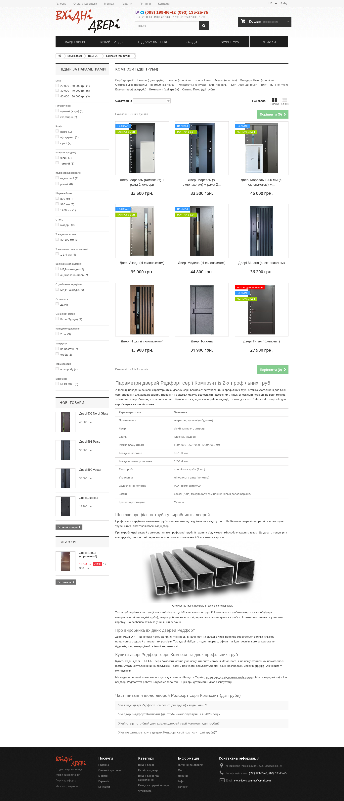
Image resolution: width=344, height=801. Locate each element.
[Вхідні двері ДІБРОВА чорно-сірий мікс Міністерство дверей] (65, 506)
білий (66, 157)
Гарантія (127, 3)
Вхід (283, 3)
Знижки (269, 41)
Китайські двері (113, 41)
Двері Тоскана (202, 341)
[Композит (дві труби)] (58, 85)
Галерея (183, 786)
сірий (65, 143)
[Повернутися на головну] (60, 56)
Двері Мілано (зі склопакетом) (261, 263)
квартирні (68, 117)
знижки (259, 665)
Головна (61, 3)
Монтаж (109, 3)
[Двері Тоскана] (202, 309)
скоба (66, 354)
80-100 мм (69, 239)
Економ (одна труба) (150, 80)
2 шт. (65, 334)
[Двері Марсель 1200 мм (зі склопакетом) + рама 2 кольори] (261, 148)
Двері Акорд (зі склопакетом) (142, 263)
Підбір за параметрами (83, 69)
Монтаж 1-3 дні (126, 132)
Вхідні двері (75, 41)
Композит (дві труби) (118, 56)
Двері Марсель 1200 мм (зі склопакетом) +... (261, 182)
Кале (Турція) (71, 319)
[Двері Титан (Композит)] (261, 309)
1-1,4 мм (68, 254)
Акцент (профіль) (225, 80)
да (64, 304)
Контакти (164, 3)
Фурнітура (230, 41)
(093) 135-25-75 (193, 12)
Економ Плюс (202, 80)
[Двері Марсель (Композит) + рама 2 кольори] (142, 148)
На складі (123, 126)
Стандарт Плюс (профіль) (257, 80)
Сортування (123, 100)
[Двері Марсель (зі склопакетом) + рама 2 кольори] (202, 148)
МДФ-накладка (72, 269)
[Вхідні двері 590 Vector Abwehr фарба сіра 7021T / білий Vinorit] (65, 478)
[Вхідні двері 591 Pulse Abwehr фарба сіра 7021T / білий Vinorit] (65, 450)
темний (67, 163)
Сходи (191, 41)
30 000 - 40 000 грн (75, 90)
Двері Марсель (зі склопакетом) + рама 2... (202, 182)
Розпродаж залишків (250, 287)
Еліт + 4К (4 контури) (274, 84)
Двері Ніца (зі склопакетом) (142, 341)
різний (66, 184)
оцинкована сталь (74, 274)
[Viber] (137, 12)
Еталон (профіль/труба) (130, 89)
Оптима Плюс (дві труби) (198, 89)
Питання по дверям (190, 764)
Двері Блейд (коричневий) (88, 554)
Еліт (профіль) (218, 84)
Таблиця (274, 104)
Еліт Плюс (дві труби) (244, 84)
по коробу (69, 369)
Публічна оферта (66, 780)
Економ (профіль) (179, 80)
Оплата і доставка (85, 3)
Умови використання (68, 774)
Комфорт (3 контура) (192, 84)
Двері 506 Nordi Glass (93, 413)
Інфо (181, 781)
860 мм (67, 198)
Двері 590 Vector (90, 469)
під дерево (69, 137)
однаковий (69, 178)
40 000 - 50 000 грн (75, 96)
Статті (182, 770)
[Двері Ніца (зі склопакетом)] (142, 309)
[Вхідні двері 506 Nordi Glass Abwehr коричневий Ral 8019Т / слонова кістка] (65, 422)
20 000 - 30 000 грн (75, 85)
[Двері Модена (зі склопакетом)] (202, 231)
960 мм (67, 204)
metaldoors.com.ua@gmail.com (252, 780)
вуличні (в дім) (71, 111)
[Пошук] (204, 25)
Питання (145, 3)
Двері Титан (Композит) (261, 341)
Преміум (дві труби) (163, 84)
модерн (67, 224)
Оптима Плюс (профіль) (131, 84)
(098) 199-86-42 (160, 12)
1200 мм (68, 210)
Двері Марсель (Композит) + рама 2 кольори (142, 182)
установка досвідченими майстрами (229, 677)
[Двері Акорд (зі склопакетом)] (142, 231)
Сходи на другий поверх (153, 785)
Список (284, 104)
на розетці (69, 348)
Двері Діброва (88, 497)
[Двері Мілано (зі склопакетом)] (261, 231)
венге (66, 131)
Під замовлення (152, 41)
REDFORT (94, 56)
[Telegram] (142, 12)
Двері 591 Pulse (89, 441)
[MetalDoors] (92, 21)
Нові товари (72, 402)
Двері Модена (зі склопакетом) (202, 263)
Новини (183, 775)
